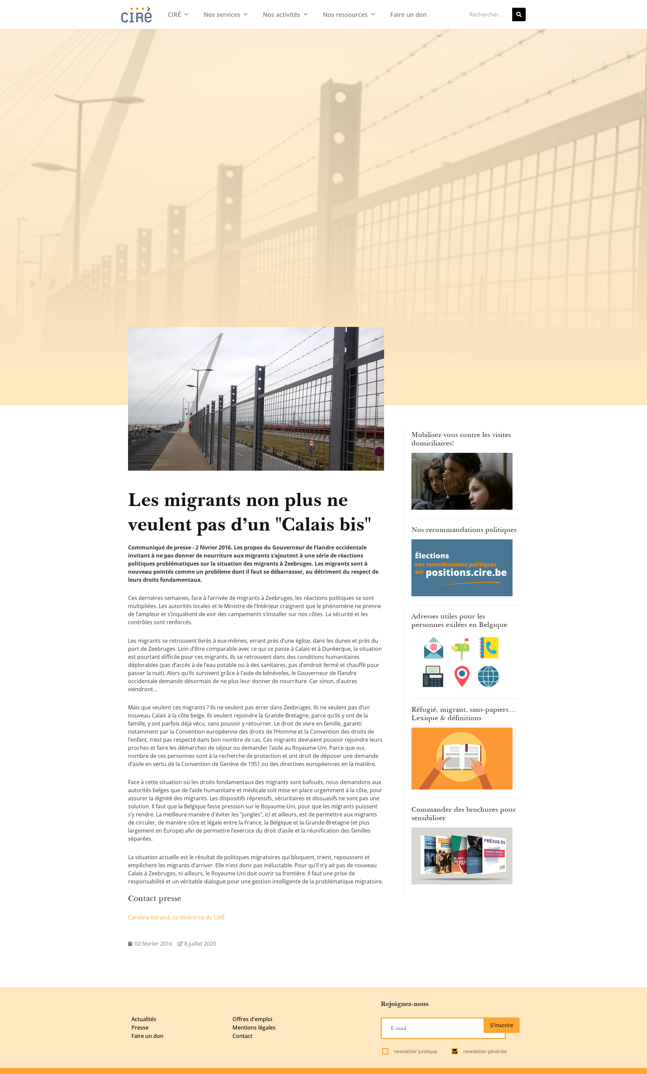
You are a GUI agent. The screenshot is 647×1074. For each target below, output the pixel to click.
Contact (242, 1036)
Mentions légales (254, 1027)
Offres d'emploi (252, 1019)
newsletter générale (484, 1051)
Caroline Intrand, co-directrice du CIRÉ (176, 917)
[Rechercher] (519, 14)
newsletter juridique (415, 1051)
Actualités (143, 1019)
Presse (140, 1027)
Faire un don (408, 14)
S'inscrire (501, 1025)
